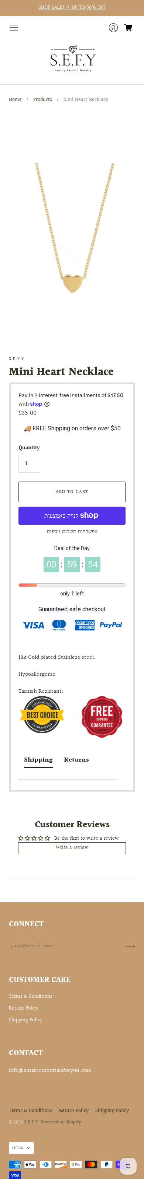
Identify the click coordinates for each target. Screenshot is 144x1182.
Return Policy (23, 1008)
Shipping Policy (25, 1020)
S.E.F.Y (16, 359)
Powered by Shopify (61, 1122)
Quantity (29, 448)
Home (15, 100)
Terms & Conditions (30, 997)
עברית (17, 1147)
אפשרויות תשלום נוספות (72, 532)
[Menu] (13, 27)
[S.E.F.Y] (72, 58)
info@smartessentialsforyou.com (50, 1070)
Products (42, 100)
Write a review (72, 848)
